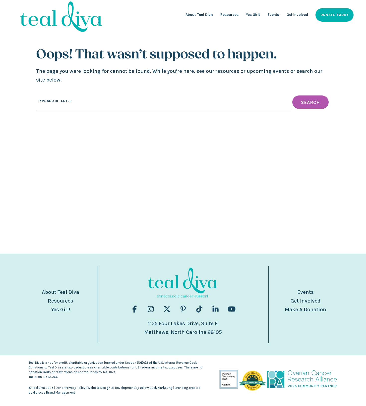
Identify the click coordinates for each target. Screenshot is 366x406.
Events (305, 292)
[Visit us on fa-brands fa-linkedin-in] (215, 309)
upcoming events (268, 71)
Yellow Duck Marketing (156, 388)
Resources (60, 301)
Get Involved (305, 301)
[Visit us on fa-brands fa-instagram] (150, 309)
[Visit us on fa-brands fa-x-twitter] (167, 309)
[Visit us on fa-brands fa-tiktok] (199, 309)
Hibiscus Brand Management (54, 392)
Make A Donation (305, 310)
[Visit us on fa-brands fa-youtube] (231, 309)
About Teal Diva (60, 292)
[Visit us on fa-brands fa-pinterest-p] (183, 309)
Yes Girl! (60, 310)
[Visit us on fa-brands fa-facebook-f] (134, 309)
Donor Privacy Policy (70, 388)
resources (227, 71)
